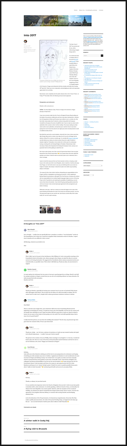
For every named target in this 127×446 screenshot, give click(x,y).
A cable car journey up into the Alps (91, 83)
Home (75, 10)
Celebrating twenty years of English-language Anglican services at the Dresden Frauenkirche (93, 67)
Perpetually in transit (88, 154)
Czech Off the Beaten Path (89, 141)
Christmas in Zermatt (88, 85)
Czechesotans (87, 142)
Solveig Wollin (31, 300)
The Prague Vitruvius (88, 145)
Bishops (25, 49)
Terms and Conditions (89, 127)
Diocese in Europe (32, 49)
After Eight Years (87, 79)
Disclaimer (86, 124)
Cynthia (86, 95)
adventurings (87, 138)
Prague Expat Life (27, 47)
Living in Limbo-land (73, 138)
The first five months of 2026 (90, 69)
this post (76, 59)
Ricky (25, 44)
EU (28, 51)
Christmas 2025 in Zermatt (90, 71)
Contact (101, 10)
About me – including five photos (91, 122)
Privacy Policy (87, 126)
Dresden (26, 51)
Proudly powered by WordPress (31, 440)
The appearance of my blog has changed (92, 78)
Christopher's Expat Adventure (90, 139)
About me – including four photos (88, 10)
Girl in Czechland (88, 143)
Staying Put (86, 156)
